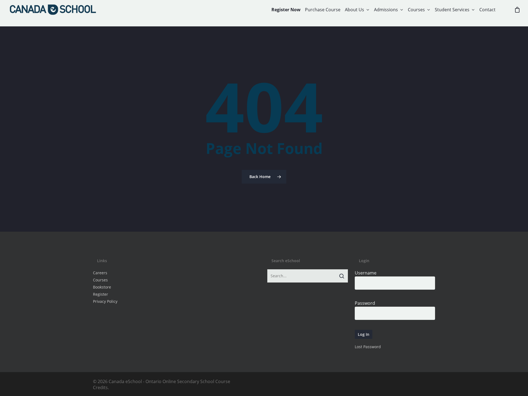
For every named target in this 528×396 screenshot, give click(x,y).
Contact (487, 9)
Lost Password (368, 346)
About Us (354, 9)
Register (100, 294)
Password (365, 303)
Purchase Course (322, 9)
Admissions (386, 9)
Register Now (286, 9)
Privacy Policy (105, 301)
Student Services (452, 9)
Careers (100, 272)
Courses (416, 9)
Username (365, 273)
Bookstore (102, 287)
